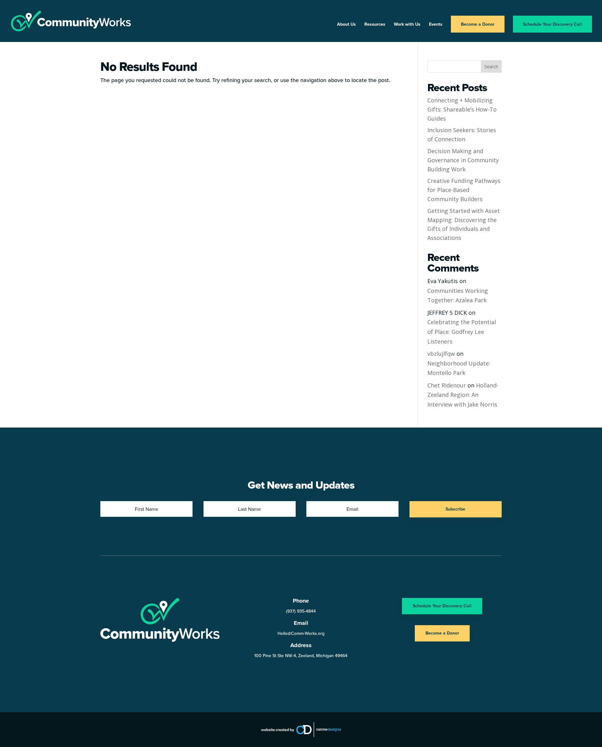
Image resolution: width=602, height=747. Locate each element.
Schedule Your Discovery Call (552, 24)
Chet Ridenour (446, 385)
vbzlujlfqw (441, 353)
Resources (374, 24)
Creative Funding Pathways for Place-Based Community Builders (463, 190)
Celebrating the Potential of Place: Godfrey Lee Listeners (461, 331)
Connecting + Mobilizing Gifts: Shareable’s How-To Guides (462, 109)
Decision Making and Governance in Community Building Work (463, 160)
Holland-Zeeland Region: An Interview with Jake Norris (463, 394)
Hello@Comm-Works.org (301, 633)
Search (491, 67)
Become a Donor (477, 24)
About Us (346, 24)
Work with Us (407, 24)
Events (435, 24)
